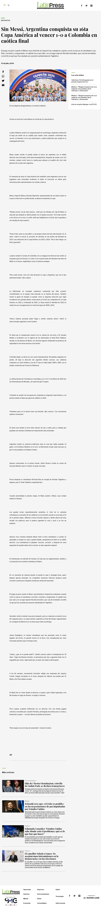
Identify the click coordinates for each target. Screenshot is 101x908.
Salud (58, 889)
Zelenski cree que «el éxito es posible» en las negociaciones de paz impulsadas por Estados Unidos (45, 806)
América (26, 894)
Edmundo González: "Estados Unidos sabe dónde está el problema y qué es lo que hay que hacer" (45, 831)
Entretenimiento (43, 894)
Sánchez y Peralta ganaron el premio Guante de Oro (82, 81)
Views (39, 898)
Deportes (40, 889)
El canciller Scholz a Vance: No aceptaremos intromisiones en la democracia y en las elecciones (41, 856)
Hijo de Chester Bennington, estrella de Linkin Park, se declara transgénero (45, 784)
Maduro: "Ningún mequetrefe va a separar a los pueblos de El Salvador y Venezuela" (84, 89)
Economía (26, 903)
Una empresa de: (11, 897)
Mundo (25, 898)
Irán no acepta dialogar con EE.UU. (84, 104)
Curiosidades (42, 903)
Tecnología (60, 896)
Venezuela (27, 889)
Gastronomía (60, 903)
